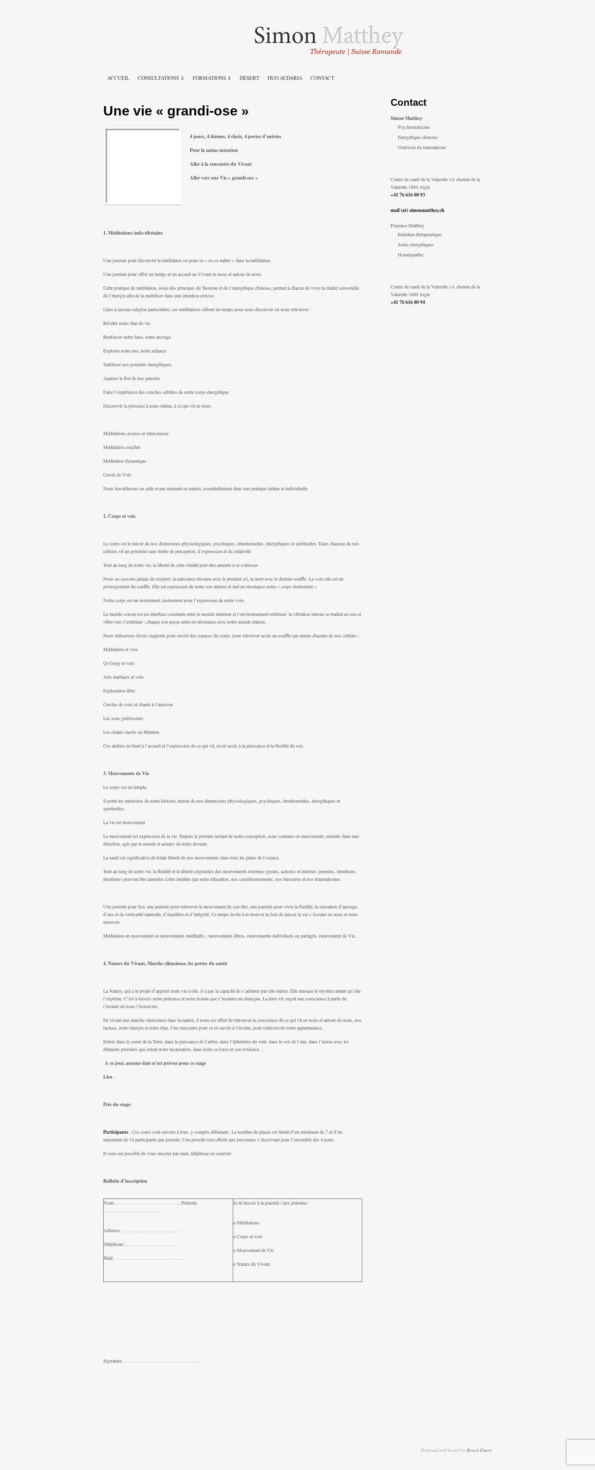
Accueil (118, 77)
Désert (249, 77)
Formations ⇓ (212, 77)
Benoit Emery (479, 1450)
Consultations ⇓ (161, 77)
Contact (322, 77)
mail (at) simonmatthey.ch (417, 210)
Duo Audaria (285, 77)
